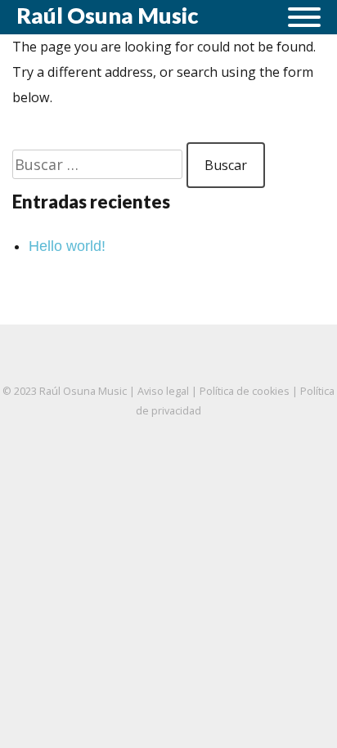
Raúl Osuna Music (107, 15)
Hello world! (67, 246)
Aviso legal (163, 391)
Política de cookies (245, 391)
